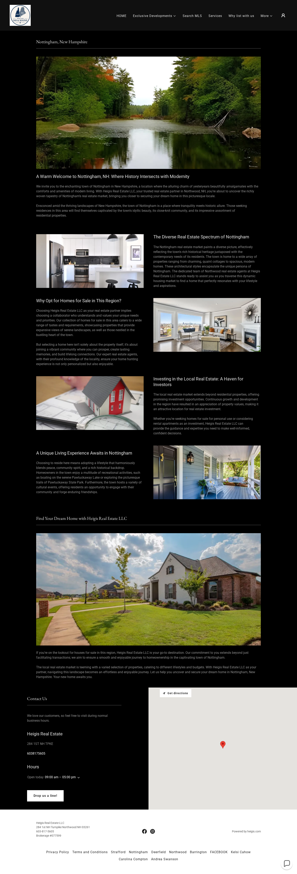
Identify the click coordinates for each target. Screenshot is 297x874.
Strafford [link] (118, 852)
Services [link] (215, 16)
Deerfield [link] (158, 852)
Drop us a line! (45, 796)
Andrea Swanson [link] (164, 859)
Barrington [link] (198, 852)
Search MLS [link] (192, 16)
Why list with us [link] (241, 16)
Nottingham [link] (138, 852)
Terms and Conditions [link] (90, 852)
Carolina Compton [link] (133, 859)
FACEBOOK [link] (219, 852)
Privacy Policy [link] (57, 852)
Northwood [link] (178, 852)
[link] (20, 15)
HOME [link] (121, 16)
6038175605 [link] (36, 753)
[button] (154, 16)
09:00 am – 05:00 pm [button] (60, 777)
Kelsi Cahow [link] (241, 852)
